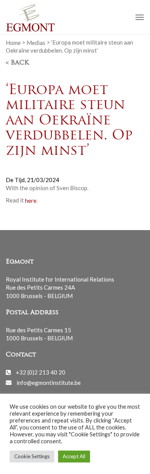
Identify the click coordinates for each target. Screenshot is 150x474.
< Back (17, 63)
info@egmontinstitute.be (49, 382)
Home (13, 42)
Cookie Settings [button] (32, 456)
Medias (36, 42)
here (31, 200)
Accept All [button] (74, 456)
